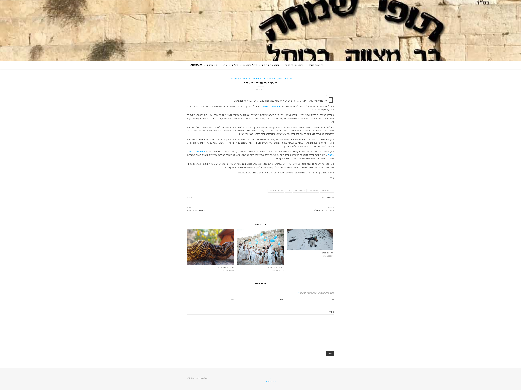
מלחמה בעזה (313, 191)
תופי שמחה (212, 65)
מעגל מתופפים (250, 65)
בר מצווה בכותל (316, 65)
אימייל (281, 299)
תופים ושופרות (235, 78)
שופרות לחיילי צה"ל (275, 191)
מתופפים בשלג (327, 253)
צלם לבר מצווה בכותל (275, 267)
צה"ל (288, 191)
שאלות (235, 65)
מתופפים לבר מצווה (294, 65)
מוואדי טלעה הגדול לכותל (224, 267)
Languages (196, 65)
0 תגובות (190, 197)
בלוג (225, 65)
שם (331, 299)
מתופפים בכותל (269, 78)
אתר (232, 299)
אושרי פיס (326, 197)
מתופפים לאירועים (271, 65)
